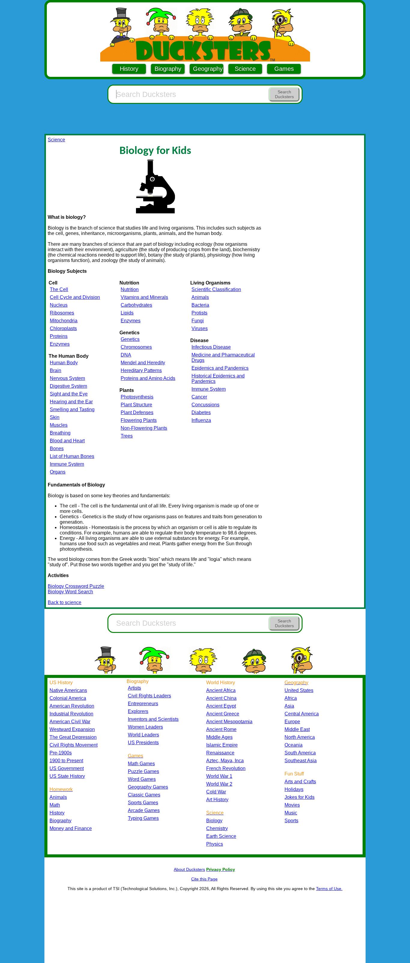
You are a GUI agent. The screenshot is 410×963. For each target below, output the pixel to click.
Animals (200, 297)
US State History (67, 776)
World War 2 (219, 784)
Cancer (199, 396)
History (129, 68)
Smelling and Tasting (72, 409)
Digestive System (68, 386)
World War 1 (219, 776)
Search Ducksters (284, 94)
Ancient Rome (221, 729)
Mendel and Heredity (143, 362)
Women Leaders (145, 727)
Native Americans (68, 690)
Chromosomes (136, 347)
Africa (291, 698)
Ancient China (221, 698)
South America (300, 752)
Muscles (59, 425)
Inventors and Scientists (153, 719)
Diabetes (201, 412)
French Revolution (226, 768)
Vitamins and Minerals (144, 297)
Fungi (197, 320)
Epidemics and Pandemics (220, 368)
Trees (127, 435)
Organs (57, 471)
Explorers (138, 711)
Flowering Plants (139, 420)
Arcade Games (144, 810)
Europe (292, 721)
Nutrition (130, 289)
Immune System (67, 464)
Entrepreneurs (143, 703)
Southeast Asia (301, 760)
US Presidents (143, 742)
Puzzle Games (143, 771)
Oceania (294, 745)
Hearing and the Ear (71, 401)
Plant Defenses (137, 412)
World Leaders (143, 734)
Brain (55, 370)
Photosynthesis (137, 396)
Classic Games (144, 794)
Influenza (201, 420)
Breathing (60, 432)
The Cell (59, 289)
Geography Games (148, 787)
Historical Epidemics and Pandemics (218, 378)
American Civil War (70, 721)
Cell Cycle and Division (75, 297)
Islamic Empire (222, 745)
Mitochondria (63, 320)
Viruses (199, 328)
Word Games (142, 779)
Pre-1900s (61, 752)
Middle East (297, 729)
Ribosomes (62, 312)
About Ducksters (189, 869)
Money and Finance (71, 828)
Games (284, 68)
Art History (217, 799)
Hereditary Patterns (141, 370)
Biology (214, 820)
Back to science (64, 602)
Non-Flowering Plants (144, 428)
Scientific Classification (216, 289)
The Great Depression (73, 737)
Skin (54, 417)
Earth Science (221, 836)
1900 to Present (66, 760)
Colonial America (68, 698)
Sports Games (143, 802)
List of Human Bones (72, 456)
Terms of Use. (329, 888)
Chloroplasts (63, 328)
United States (299, 690)
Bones (57, 448)
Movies (292, 805)
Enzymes (60, 344)
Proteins (59, 336)
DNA (126, 354)
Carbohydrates (136, 305)
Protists (199, 312)
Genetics (130, 339)
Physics (214, 844)
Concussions (205, 404)
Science (245, 68)
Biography (168, 68)
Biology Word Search (70, 591)
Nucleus (59, 305)
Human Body (64, 362)
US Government (67, 768)
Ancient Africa (221, 690)
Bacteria (200, 305)
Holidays (294, 789)
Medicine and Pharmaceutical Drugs (223, 357)
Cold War (216, 791)
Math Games (141, 763)
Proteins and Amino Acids (148, 378)
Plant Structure (136, 404)
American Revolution (72, 706)
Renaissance (220, 752)
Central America (302, 713)
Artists (134, 688)
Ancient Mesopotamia (229, 721)
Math (55, 805)
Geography (208, 68)
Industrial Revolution (71, 713)
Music (291, 812)
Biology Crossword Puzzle (76, 586)
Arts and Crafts (300, 781)
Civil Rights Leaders (149, 695)
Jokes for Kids (300, 797)
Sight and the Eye (69, 393)
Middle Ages (219, 737)
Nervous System (67, 378)
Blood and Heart (67, 440)
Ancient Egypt (221, 706)
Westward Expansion (72, 729)
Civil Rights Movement (74, 745)
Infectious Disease (211, 347)
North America (300, 737)
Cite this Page (204, 879)
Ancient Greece (222, 713)
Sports (291, 820)
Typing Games (143, 818)
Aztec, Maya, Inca (225, 760)
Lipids (127, 312)
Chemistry (217, 828)
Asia (289, 706)
